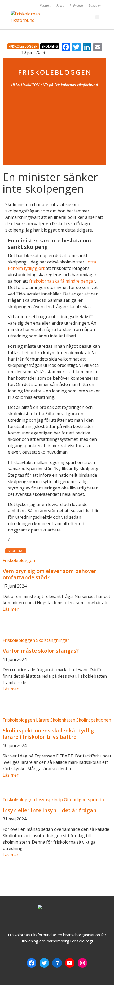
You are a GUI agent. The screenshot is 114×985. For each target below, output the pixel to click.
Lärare (42, 720)
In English (76, 5)
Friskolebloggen (23, 46)
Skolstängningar (52, 640)
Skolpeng (50, 46)
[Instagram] (82, 963)
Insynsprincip (49, 800)
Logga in (95, 5)
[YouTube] (69, 963)
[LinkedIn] (57, 963)
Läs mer (11, 609)
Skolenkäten (62, 720)
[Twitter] (44, 963)
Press (60, 5)
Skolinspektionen (93, 720)
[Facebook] (31, 963)
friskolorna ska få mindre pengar (62, 281)
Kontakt (45, 5)
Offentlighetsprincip (84, 800)
